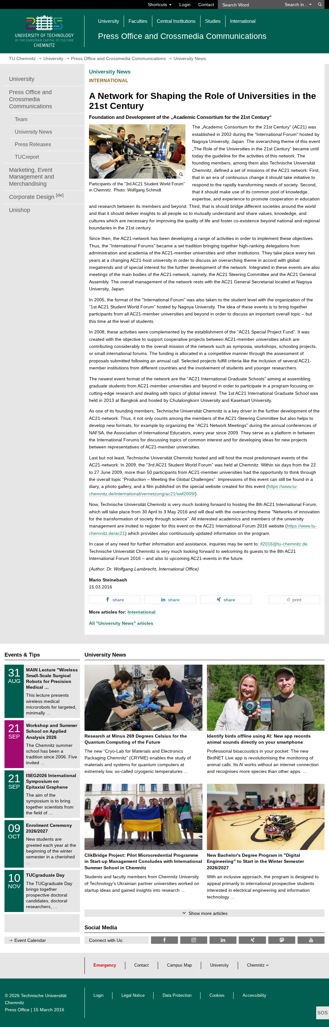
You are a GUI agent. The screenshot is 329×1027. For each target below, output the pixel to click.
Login (185, 4)
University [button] (108, 21)
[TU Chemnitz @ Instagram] (193, 940)
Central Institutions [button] (176, 21)
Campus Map (179, 965)
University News (33, 132)
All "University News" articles (121, 623)
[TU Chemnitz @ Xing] (252, 940)
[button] (137, 151)
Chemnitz (256, 965)
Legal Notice (133, 995)
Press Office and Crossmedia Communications (30, 99)
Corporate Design (36, 196)
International (142, 612)
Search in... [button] (297, 4)
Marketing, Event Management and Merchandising (31, 177)
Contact (206, 4)
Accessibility (254, 995)
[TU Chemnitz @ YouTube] (311, 940)
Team (21, 119)
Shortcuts (158, 4)
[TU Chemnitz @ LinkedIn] (222, 940)
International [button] (242, 21)
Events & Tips (22, 655)
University (21, 79)
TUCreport (27, 157)
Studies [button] (213, 21)
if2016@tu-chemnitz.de (283, 543)
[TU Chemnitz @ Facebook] (164, 940)
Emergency (104, 965)
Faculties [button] (138, 21)
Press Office (17, 1009)
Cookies (217, 995)
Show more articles (208, 913)
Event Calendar (30, 940)
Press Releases (33, 144)
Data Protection (177, 995)
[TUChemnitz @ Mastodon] (281, 940)
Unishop (19, 210)
